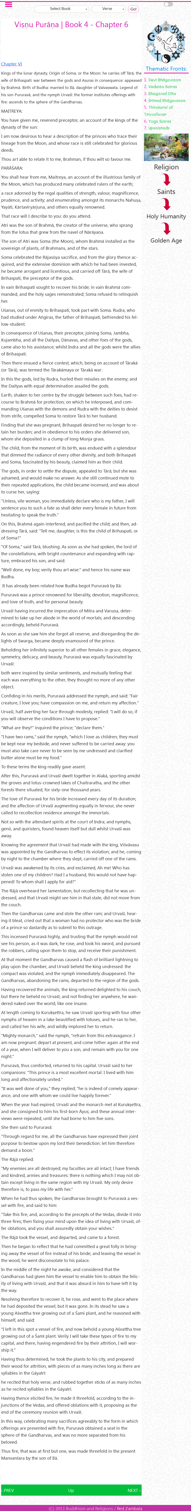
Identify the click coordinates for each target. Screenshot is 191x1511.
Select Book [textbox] (60, 9)
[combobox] (61, 9)
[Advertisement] (71, 1473)
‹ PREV (7, 1490)
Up (71, 1490)
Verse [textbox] (107, 9)
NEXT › (134, 1490)
